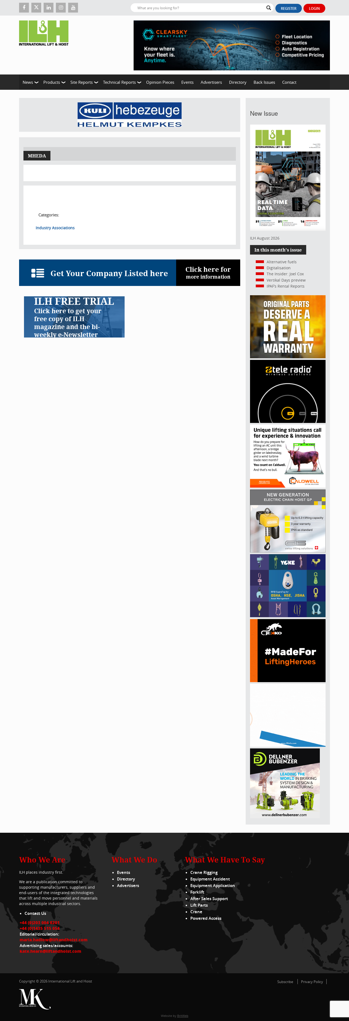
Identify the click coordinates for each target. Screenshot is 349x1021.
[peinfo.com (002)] (288, 745)
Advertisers (211, 82)
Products (51, 82)
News (28, 82)
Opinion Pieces (160, 82)
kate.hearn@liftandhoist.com (50, 951)
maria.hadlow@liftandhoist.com (54, 940)
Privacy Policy (312, 981)
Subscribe (285, 981)
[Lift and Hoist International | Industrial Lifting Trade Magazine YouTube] (73, 8)
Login (314, 8)
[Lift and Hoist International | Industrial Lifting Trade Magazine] (46, 45)
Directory (237, 82)
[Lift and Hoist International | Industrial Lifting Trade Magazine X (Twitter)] (36, 8)
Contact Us (35, 913)
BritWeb (182, 1016)
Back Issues (264, 82)
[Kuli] (129, 114)
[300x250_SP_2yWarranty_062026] (288, 356)
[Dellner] (285, 816)
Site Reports (81, 82)
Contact (289, 82)
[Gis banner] (288, 551)
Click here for (208, 272)
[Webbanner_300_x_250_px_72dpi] (288, 421)
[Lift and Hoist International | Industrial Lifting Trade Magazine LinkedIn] (48, 8)
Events (187, 82)
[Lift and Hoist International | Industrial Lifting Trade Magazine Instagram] (61, 8)
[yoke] (288, 615)
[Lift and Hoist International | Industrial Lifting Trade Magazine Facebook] (24, 8)
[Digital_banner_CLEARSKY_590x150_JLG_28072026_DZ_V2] (232, 45)
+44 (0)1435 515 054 (40, 928)
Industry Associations (55, 227)
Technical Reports (119, 82)
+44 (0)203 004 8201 (40, 923)
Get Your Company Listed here (109, 273)
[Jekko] (288, 680)
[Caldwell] (288, 486)
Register (288, 8)
